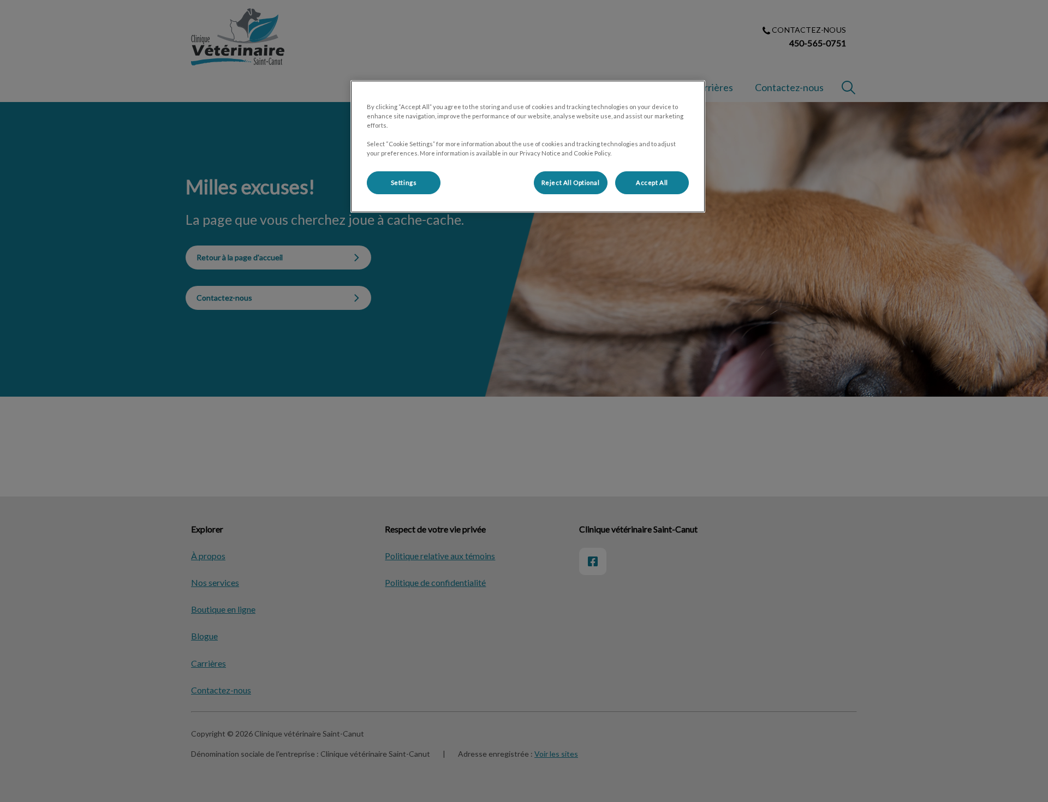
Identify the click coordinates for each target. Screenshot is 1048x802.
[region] (527, 146)
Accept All (652, 182)
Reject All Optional (570, 182)
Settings (404, 182)
